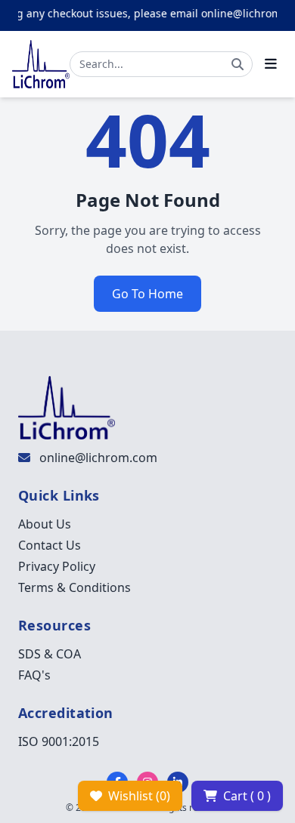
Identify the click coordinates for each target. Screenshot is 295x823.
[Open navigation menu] (271, 64)
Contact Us (49, 545)
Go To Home (147, 293)
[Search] (237, 64)
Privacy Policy (56, 566)
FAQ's (34, 675)
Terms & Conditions (74, 587)
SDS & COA (49, 654)
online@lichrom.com (98, 457)
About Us (44, 524)
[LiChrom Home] (41, 64)
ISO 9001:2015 (58, 741)
